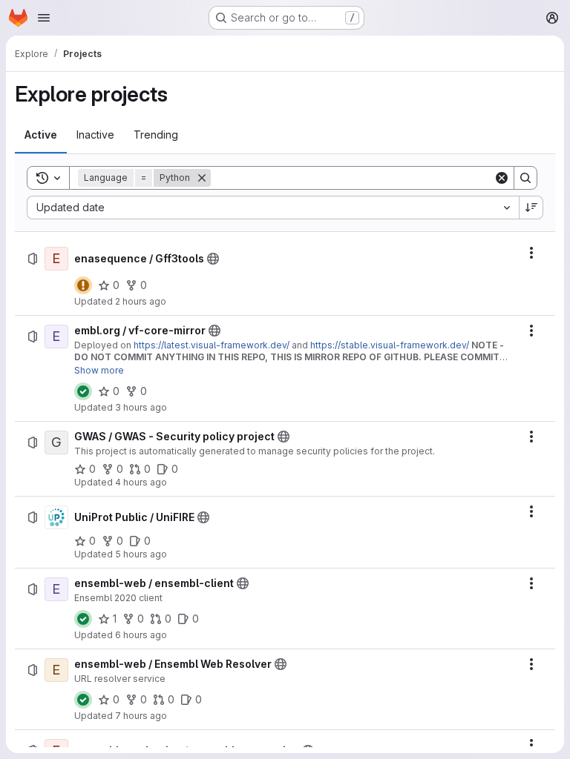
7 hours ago (141, 715)
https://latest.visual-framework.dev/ (211, 345)
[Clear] (502, 178)
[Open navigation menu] (44, 18)
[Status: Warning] (83, 285)
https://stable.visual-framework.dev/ (389, 345)
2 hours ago (140, 301)
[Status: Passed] (83, 391)
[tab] (41, 134)
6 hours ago (141, 634)
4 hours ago (141, 482)
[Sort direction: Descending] (531, 207)
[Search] (525, 178)
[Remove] (202, 178)
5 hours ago (141, 554)
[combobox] (273, 207)
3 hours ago (141, 407)
